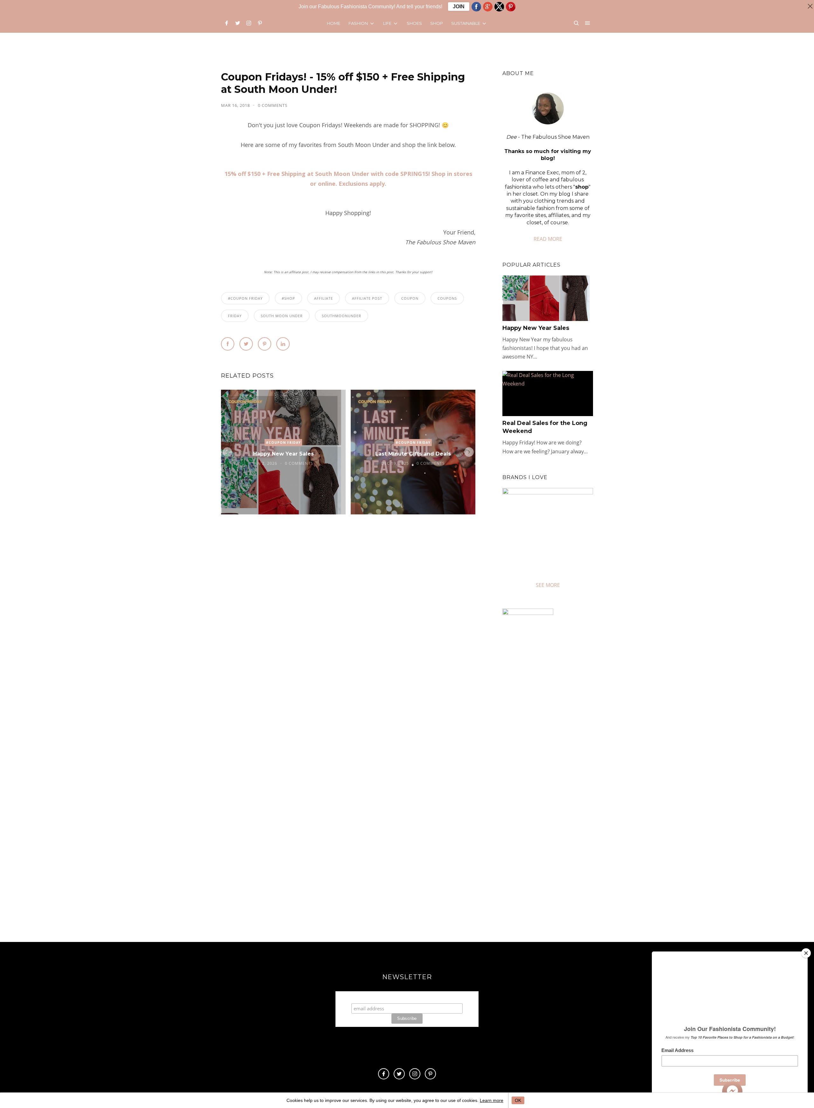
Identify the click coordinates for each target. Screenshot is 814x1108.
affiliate (323, 298)
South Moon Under (282, 315)
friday (235, 315)
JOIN (459, 6)
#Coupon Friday (245, 298)
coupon (409, 298)
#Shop (288, 298)
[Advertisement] (555, 863)
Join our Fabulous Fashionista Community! (407, 997)
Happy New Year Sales (283, 454)
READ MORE (548, 238)
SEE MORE (548, 585)
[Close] (806, 953)
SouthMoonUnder (341, 315)
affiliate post (367, 298)
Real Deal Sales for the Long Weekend (544, 427)
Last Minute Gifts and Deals (413, 454)
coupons (447, 298)
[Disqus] (348, 616)
